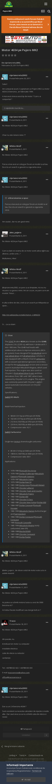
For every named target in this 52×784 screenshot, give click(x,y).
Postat (20, 78)
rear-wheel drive (12, 356)
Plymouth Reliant (37, 485)
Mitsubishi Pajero (26, 494)
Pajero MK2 (24, 65)
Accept (27, 779)
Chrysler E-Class (26, 499)
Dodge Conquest (26, 517)
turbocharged (23, 364)
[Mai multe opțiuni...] (47, 77)
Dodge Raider (25, 537)
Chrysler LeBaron (26, 488)
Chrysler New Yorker (27, 502)
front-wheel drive (21, 373)
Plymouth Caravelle (23, 522)
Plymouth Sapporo (26, 476)
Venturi (17, 441)
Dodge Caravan (25, 505)
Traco (12, 620)
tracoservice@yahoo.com (18, 672)
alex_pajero (15, 232)
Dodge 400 (23, 496)
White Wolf (15, 146)
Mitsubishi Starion (26, 511)
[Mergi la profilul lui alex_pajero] (5, 234)
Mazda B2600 (25, 531)
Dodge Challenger (26, 473)
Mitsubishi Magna (26, 525)
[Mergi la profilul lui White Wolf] (5, 148)
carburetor (40, 359)
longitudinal (36, 353)
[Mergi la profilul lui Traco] (5, 622)
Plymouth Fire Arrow (27, 470)
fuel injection (19, 514)
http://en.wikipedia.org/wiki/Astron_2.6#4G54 (21, 315)
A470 (39, 382)
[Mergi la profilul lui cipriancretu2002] (5, 77)
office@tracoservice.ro (11, 677)
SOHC (11, 341)
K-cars (31, 373)
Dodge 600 (41, 502)
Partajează (27, 729)
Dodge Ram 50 (25, 482)
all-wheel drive (29, 356)
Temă (22, 755)
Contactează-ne (36, 755)
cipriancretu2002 (12, 62)
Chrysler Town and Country (30, 491)
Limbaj (12, 755)
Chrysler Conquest (27, 534)
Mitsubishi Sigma (26, 479)
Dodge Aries (24, 485)
